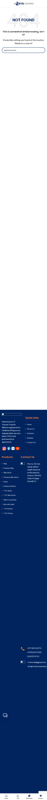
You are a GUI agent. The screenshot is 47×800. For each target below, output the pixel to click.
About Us (30, 429)
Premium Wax (9, 468)
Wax (5, 464)
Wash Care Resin (10, 500)
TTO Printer (8, 513)
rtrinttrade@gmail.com (37, 662)
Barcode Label (9, 504)
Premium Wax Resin (11, 477)
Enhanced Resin (10, 486)
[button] (5, 715)
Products (30, 433)
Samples (30, 438)
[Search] (44, 3)
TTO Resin (8, 491)
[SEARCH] (42, 50)
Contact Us (31, 442)
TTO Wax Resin (10, 495)
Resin (6, 482)
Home (29, 424)
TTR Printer (8, 509)
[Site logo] (23, 3)
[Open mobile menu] (3, 3)
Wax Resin (7, 473)
